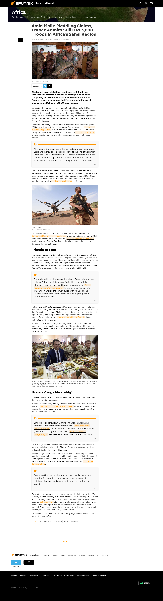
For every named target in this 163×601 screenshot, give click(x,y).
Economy (72, 555)
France (66, 521)
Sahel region (47, 521)
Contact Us (45, 575)
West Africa (74, 521)
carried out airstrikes (85, 132)
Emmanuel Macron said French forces (49, 236)
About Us (14, 575)
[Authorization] (140, 3)
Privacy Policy (69, 575)
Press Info (23, 575)
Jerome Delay (44, 81)
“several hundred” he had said (80, 238)
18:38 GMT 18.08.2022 (39, 39)
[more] (94, 164)
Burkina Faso (58, 521)
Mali (40, 521)
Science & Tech (92, 555)
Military (81, 555)
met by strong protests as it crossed (57, 406)
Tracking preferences (98, 575)
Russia (63, 555)
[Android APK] (144, 583)
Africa (34, 521)
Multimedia (105, 555)
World (46, 555)
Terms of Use (34, 575)
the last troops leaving (62, 181)
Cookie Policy (57, 575)
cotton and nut (47, 502)
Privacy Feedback (83, 575)
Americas (54, 555)
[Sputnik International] (22, 6)
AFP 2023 (36, 229)
